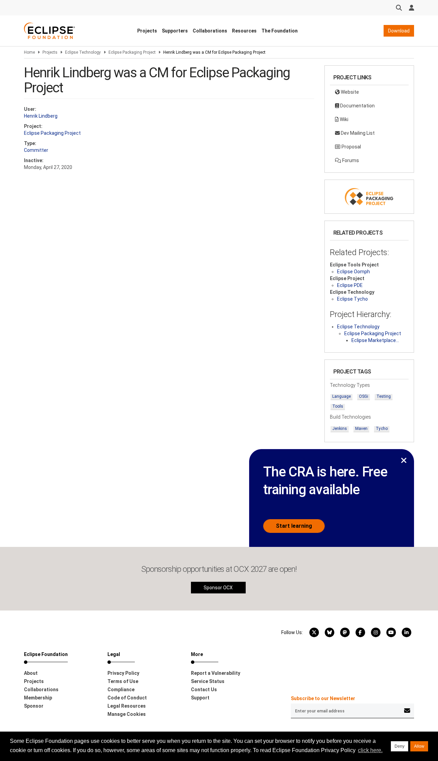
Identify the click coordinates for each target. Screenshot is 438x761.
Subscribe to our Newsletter (323, 698)
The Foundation (279, 31)
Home (29, 52)
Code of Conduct (127, 697)
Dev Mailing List (357, 133)
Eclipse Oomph (353, 271)
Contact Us (204, 689)
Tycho (382, 428)
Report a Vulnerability (215, 673)
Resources (244, 31)
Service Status (207, 681)
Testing (383, 396)
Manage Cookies (126, 714)
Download (399, 31)
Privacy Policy (123, 673)
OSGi (363, 396)
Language (341, 396)
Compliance (120, 689)
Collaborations (210, 31)
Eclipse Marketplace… (375, 340)
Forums (350, 160)
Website (349, 92)
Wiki (343, 119)
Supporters (175, 31)
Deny (399, 746)
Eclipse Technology (83, 52)
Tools (337, 406)
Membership (38, 697)
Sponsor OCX (218, 587)
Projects (147, 31)
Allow (419, 746)
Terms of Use (122, 681)
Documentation (357, 105)
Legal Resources (126, 706)
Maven (361, 428)
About (31, 673)
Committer (36, 150)
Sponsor (33, 706)
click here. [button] (370, 750)
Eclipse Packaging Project (132, 52)
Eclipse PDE (350, 285)
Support (200, 697)
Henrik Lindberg (40, 116)
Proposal (350, 146)
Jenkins (339, 428)
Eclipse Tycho (352, 299)
